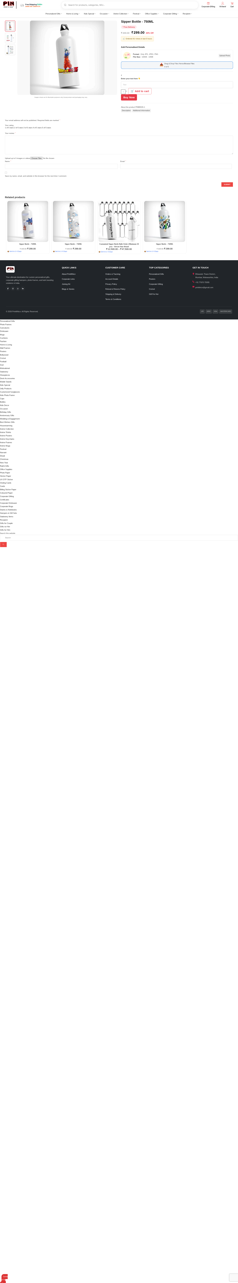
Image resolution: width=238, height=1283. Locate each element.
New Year (4, 463)
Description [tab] (126, 110)
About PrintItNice (68, 274)
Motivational (5, 368)
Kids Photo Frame (7, 395)
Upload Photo (224, 56)
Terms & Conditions (113, 299)
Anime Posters (6, 436)
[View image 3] (10, 49)
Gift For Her (154, 294)
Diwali (2, 456)
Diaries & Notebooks (8, 510)
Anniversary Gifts (7, 415)
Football (3, 361)
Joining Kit (66, 284)
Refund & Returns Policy (115, 289)
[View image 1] (10, 26)
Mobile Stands (6, 382)
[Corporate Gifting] (208, 3)
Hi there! (223, 7)
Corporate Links (68, 279)
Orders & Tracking (112, 274)
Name (8, 161)
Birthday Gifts (5, 412)
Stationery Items (6, 516)
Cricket (152, 289)
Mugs (2, 335)
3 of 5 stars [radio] (28, 128)
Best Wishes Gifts (7, 422)
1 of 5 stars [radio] (9, 128)
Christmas (4, 459)
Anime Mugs (5, 446)
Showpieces (5, 375)
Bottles (3, 402)
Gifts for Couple (6, 523)
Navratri (3, 452)
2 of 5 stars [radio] (18, 128)
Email (123, 161)
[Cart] (232, 3)
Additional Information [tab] (141, 110)
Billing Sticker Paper (8, 489)
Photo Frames (6, 324)
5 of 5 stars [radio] (46, 128)
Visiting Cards (5, 483)
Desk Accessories (7, 378)
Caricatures (4, 328)
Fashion (3, 341)
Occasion (104, 14)
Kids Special (89, 14)
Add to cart (142, 91)
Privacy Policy (111, 284)
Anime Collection (120, 14)
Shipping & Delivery (113, 294)
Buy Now (129, 97)
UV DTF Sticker (6, 479)
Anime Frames (6, 442)
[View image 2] (10, 37)
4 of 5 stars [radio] (37, 128)
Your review (10, 133)
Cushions (4, 338)
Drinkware (4, 331)
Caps (2, 399)
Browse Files (189, 64)
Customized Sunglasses (10, 392)
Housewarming (6, 426)
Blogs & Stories (68, 289)
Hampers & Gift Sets (8, 513)
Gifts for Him (5, 530)
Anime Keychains (7, 439)
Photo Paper (5, 473)
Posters (152, 279)
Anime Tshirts (5, 432)
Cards (2, 486)
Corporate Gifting (208, 7)
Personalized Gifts (52, 14)
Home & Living (72, 14)
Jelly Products (6, 388)
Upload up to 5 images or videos (17, 158)
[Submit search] (3, 544)
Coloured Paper (6, 493)
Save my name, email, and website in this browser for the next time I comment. (36, 176)
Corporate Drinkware (8, 503)
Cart (232, 7)
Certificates (4, 500)
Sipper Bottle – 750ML (27, 244)
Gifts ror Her (5, 527)
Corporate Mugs (6, 506)
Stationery (4, 372)
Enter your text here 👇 (130, 79)
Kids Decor (4, 405)
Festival (136, 14)
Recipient (186, 14)
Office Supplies (151, 14)
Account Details (111, 279)
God (1, 365)
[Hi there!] (222, 3)
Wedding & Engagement (10, 419)
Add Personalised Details (133, 47)
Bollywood (4, 355)
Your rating (9, 125)
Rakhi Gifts (4, 466)
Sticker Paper (5, 476)
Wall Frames (5, 348)
